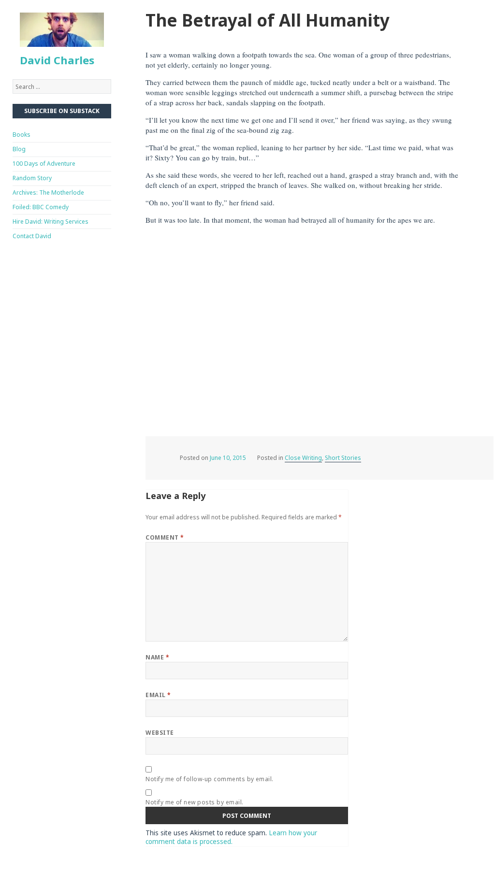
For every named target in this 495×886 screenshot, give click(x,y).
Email (158, 695)
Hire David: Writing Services (50, 221)
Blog (19, 149)
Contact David (32, 236)
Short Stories (343, 458)
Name (157, 657)
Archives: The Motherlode (48, 192)
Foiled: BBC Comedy (41, 207)
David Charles (57, 60)
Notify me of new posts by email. (194, 802)
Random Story (32, 178)
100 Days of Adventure (44, 163)
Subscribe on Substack (62, 111)
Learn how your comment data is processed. (231, 837)
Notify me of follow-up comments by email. (210, 779)
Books (21, 134)
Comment (165, 537)
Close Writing (303, 458)
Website (160, 733)
